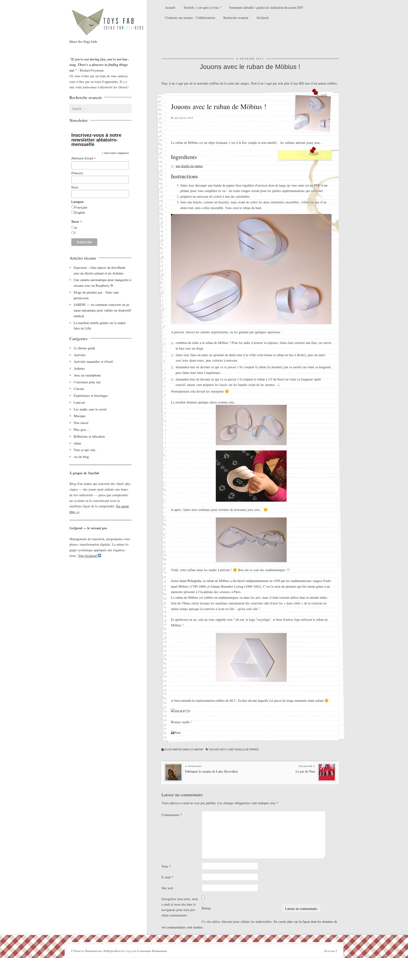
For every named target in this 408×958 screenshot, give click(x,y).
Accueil (170, 7)
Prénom (77, 173)
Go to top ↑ (330, 951)
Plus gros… (82, 429)
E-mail (167, 877)
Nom (166, 866)
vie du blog (81, 456)
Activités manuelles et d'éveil (93, 361)
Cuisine (79, 388)
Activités (80, 355)
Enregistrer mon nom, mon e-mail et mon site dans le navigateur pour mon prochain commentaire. (180, 907)
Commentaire (172, 815)
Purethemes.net (93, 951)
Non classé (81, 422)
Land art (79, 402)
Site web (167, 888)
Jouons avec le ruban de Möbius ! (250, 66)
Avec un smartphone (87, 375)
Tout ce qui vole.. (85, 450)
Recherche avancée (235, 17)
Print (177, 732)
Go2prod (262, 17)
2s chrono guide (84, 348)
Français (80, 207)
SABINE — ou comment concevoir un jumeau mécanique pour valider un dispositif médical (102, 310)
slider (77, 443)
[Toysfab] (111, 21)
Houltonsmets (159, 951)
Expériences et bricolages (91, 395)
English (79, 212)
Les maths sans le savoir (185, 749)
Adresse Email (83, 158)
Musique (79, 416)
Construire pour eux (87, 382)
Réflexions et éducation (89, 436)
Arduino (79, 368)
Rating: (206, 908)
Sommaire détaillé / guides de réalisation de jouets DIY (266, 7)
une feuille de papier (189, 166)
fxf (175, 118)
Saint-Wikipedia (190, 580)
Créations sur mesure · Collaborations (190, 17)
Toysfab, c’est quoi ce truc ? (202, 7)
